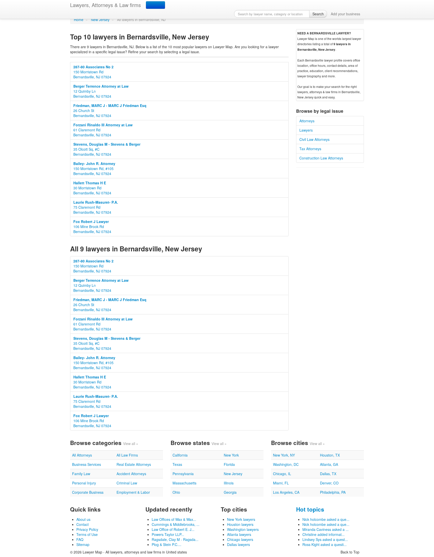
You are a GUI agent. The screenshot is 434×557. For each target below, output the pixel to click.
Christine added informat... (323, 534)
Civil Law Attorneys (314, 139)
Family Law (81, 473)
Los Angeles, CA (286, 492)
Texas (177, 464)
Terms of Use (87, 534)
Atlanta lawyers (239, 534)
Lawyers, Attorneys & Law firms (105, 5)
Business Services (86, 464)
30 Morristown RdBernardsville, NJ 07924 (92, 187)
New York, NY (284, 455)
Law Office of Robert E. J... (173, 529)
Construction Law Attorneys (321, 157)
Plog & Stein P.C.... (166, 544)
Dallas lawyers (238, 544)
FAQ (79, 539)
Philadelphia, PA (333, 492)
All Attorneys (82, 455)
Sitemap (82, 544)
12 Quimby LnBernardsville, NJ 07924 (101, 91)
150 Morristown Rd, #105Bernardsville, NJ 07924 (94, 168)
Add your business (345, 13)
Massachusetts (184, 482)
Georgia (230, 492)
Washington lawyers (243, 529)
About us (83, 519)
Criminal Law (127, 482)
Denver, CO (329, 482)
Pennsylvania (183, 473)
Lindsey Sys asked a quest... (325, 539)
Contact (82, 524)
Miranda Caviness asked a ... (325, 529)
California (180, 455)
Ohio (176, 492)
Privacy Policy (87, 529)
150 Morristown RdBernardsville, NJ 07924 (93, 71)
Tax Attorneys (310, 148)
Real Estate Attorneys (134, 464)
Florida (229, 464)
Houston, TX (330, 455)
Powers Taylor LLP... (168, 534)
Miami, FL (281, 482)
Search (318, 13)
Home (78, 19)
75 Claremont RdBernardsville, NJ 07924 (95, 207)
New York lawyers (241, 519)
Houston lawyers (240, 524)
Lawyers (306, 130)
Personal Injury (84, 482)
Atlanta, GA (329, 464)
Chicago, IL (282, 473)
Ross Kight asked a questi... (324, 544)
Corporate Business (87, 492)
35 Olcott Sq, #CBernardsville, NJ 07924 (106, 149)
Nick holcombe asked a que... (325, 519)
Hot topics (310, 509)
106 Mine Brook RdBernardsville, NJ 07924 (92, 226)
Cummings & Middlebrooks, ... (175, 524)
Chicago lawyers (240, 539)
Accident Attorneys (131, 473)
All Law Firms (127, 455)
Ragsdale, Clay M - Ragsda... (175, 539)
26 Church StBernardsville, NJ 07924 (109, 110)
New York (231, 455)
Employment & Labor (133, 492)
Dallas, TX (328, 473)
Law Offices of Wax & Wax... (174, 519)
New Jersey (100, 19)
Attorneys (306, 120)
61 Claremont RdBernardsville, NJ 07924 (103, 129)
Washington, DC (286, 464)
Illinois (229, 482)
